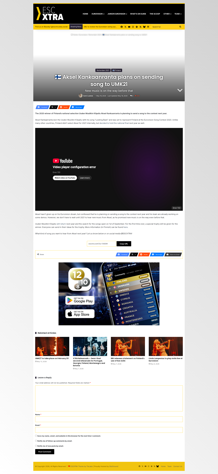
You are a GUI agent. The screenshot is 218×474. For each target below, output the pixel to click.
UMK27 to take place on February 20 (52, 358)
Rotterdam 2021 (95, 35)
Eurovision (97, 14)
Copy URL (124, 244)
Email (38, 425)
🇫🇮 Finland (117, 70)
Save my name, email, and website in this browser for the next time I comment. (69, 436)
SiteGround (113, 466)
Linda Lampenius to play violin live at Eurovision (166, 359)
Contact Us (177, 466)
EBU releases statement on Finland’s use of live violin (127, 359)
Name (38, 414)
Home (85, 14)
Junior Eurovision (116, 14)
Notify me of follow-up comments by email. (54, 441)
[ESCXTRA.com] (49, 13)
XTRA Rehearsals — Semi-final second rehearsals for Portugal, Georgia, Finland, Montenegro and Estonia (89, 362)
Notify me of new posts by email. (50, 446)
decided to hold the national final (114, 123)
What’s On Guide (138, 14)
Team (177, 14)
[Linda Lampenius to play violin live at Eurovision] (166, 346)
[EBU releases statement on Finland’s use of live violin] (128, 346)
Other (167, 14)
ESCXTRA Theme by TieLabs (81, 466)
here (126, 227)
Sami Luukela (88, 96)
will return (61, 224)
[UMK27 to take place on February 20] (52, 346)
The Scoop (155, 14)
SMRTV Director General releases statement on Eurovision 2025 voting (112, 27)
